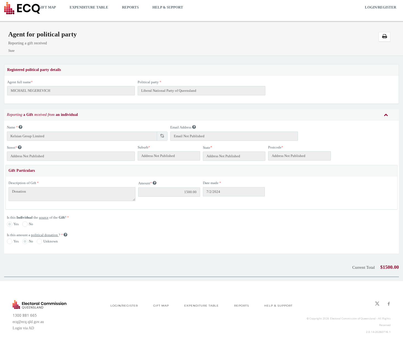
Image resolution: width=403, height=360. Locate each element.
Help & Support (167, 7)
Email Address (180, 127)
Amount (144, 183)
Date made (210, 183)
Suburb (143, 147)
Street (11, 147)
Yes (16, 224)
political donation (45, 235)
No (31, 224)
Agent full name (19, 82)
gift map (47, 7)
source (44, 217)
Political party (148, 82)
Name (11, 127)
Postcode (275, 147)
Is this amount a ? (34, 235)
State (206, 147)
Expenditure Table (89, 7)
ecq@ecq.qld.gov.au (28, 322)
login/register (380, 7)
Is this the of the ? (37, 217)
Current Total (363, 267)
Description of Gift (22, 183)
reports (130, 7)
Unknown (50, 241)
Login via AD (23, 328)
